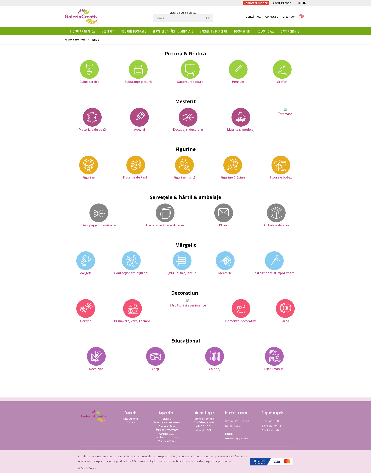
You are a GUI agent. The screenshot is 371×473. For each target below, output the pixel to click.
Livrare (174, 12)
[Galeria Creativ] (81, 16)
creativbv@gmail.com (237, 438)
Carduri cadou (283, 3)
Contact (130, 422)
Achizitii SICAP (167, 433)
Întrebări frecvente (167, 430)
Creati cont (289, 16)
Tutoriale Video (167, 441)
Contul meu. (253, 16)
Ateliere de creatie (167, 437)
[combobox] (183, 18)
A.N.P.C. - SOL (204, 426)
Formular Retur (167, 426)
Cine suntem (130, 418)
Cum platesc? (188, 12)
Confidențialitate (204, 422)
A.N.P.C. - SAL (203, 430)
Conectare (271, 16)
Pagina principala (75, 39)
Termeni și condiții (203, 418)
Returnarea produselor (167, 422)
